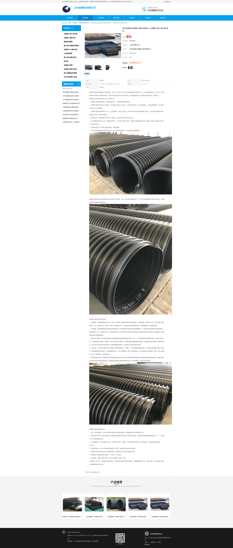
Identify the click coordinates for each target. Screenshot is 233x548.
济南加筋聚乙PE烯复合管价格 (116, 516)
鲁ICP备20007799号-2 (85, 535)
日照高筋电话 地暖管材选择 (70, 107)
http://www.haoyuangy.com (93, 472)
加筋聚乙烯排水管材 (70, 69)
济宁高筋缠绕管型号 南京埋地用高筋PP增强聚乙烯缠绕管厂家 (71, 96)
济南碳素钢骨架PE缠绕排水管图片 (138, 516)
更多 (78, 84)
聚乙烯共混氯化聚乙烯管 (72, 57)
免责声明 (83, 541)
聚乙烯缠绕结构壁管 (70, 73)
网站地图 (95, 541)
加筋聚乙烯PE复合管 (70, 34)
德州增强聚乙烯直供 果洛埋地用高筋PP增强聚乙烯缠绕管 (71, 92)
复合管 (66, 61)
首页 (69, 23)
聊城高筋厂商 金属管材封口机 (71, 103)
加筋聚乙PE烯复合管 (70, 49)
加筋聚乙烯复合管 (84, 23)
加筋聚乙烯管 (68, 65)
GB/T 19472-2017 (67, 88)
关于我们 (132, 18)
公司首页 (70, 18)
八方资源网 (77, 541)
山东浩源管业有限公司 (97, 535)
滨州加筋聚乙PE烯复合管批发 (94, 516)
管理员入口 (89, 541)
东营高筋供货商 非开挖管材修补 (71, 111)
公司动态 (147, 18)
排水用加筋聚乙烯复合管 (72, 77)
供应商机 (85, 18)
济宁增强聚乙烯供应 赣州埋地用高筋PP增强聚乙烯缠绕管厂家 (71, 99)
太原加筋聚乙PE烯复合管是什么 (72, 516)
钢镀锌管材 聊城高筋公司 (70, 118)
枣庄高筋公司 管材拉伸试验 (70, 114)
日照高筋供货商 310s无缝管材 (71, 122)
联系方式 (163, 18)
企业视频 (101, 18)
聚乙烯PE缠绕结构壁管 (71, 45)
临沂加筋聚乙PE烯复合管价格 (159, 516)
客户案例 (116, 18)
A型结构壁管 (68, 53)
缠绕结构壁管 (68, 41)
